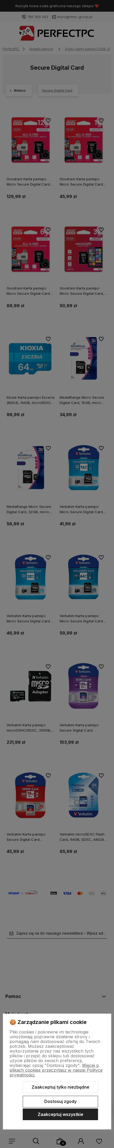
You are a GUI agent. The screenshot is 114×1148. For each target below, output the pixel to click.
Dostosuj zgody (60, 1101)
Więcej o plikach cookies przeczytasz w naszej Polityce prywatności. (56, 1070)
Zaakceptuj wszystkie (60, 1114)
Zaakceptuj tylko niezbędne (60, 1087)
